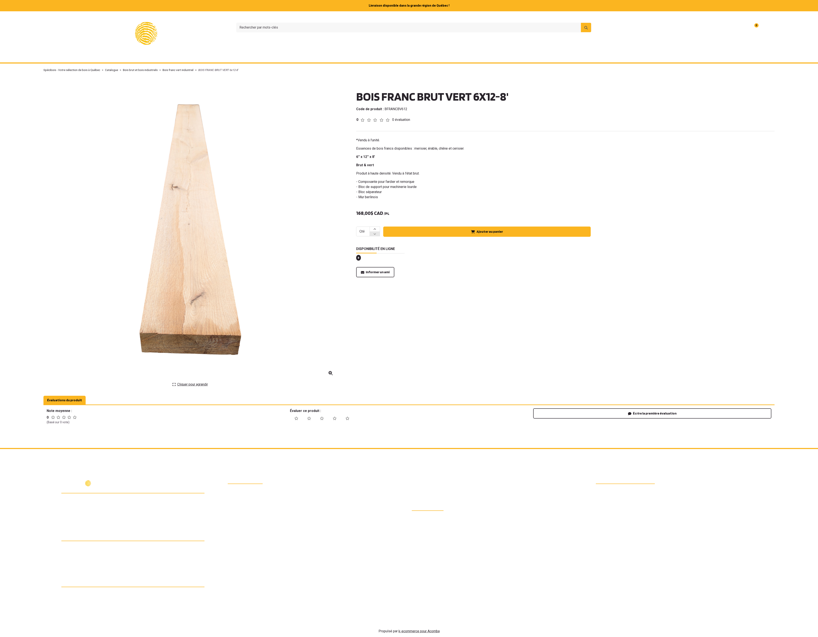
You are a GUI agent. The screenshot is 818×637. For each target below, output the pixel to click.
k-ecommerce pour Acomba (419, 631)
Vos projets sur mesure (410, 57)
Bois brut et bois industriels (140, 70)
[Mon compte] (767, 27)
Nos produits (332, 57)
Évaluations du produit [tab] (64, 400)
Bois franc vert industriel (178, 70)
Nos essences (368, 57)
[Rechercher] (586, 27)
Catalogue (111, 70)
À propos (690, 17)
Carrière (733, 17)
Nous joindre (712, 17)
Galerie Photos (505, 57)
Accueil (305, 57)
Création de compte (758, 17)
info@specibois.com (83, 518)
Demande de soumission (462, 57)
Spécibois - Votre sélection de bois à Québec (71, 70)
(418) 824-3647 (79, 510)
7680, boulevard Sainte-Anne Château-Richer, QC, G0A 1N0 (96, 501)
